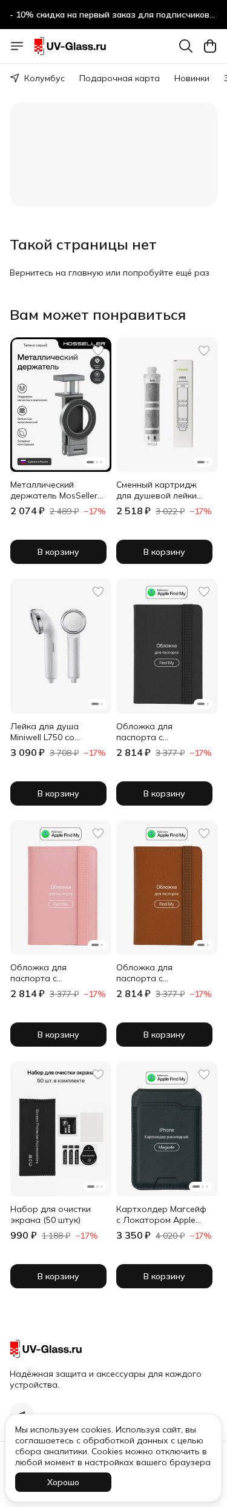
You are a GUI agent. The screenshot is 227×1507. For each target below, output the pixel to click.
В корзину (58, 551)
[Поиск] (186, 46)
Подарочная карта (119, 78)
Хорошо (63, 1482)
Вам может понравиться (98, 314)
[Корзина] (210, 46)
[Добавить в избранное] (98, 350)
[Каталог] (17, 46)
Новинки (191, 78)
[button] (60, 404)
